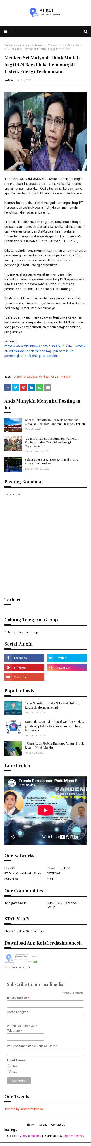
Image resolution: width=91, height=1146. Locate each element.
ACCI (50, 879)
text (14, 1071)
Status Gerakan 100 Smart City (24, 931)
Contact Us (58, 1124)
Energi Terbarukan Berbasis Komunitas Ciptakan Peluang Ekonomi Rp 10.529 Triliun (55, 421)
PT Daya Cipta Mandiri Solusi (23, 873)
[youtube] (24, 677)
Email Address (18, 998)
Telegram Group (15, 903)
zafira (9, 80)
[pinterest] (24, 667)
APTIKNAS (54, 873)
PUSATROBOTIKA (58, 868)
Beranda (9, 45)
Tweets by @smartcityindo (23, 1109)
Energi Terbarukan (25, 377)
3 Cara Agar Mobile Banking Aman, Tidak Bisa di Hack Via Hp (54, 745)
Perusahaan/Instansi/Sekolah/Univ (32, 1046)
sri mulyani (24, 45)
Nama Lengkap (17, 1012)
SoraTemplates (31, 1136)
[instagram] (67, 667)
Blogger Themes (73, 1136)
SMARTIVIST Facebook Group (62, 905)
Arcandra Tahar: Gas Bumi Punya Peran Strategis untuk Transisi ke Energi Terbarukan (51, 442)
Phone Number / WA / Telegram (22, 1028)
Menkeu (44, 377)
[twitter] (67, 658)
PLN (52, 377)
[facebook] (24, 658)
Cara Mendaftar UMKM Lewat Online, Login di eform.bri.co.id (52, 705)
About (43, 1124)
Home (31, 1124)
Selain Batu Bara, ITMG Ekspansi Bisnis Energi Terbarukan (51, 461)
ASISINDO (11, 879)
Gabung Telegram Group (21, 632)
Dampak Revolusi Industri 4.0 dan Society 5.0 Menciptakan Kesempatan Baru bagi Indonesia (54, 726)
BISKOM (9, 868)
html (14, 1066)
